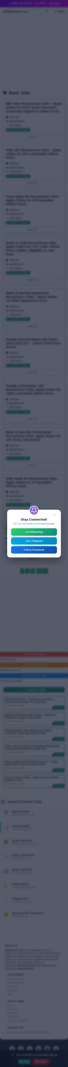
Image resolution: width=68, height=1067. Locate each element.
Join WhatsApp (34, 531)
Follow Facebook (34, 549)
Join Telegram (34, 540)
